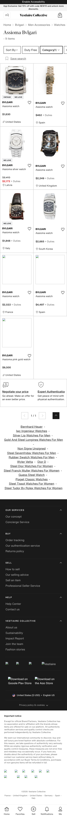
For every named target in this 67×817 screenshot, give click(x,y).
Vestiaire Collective (20, 621)
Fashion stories (15, 649)
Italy (33, 798)
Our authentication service (22, 546)
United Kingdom (20, 795)
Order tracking (14, 540)
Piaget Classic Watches (31, 479)
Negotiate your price (15, 391)
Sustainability (14, 633)
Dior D (41, 462)
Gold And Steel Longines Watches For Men (33, 440)
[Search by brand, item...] (7, 15)
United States (36, 795)
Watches (59, 25)
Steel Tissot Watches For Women (31, 484)
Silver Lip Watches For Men (31, 435)
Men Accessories (39, 25)
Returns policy (14, 551)
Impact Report (14, 638)
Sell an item (13, 580)
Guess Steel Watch (32, 475)
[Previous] (24, 415)
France (7, 795)
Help (8, 597)
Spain (57, 795)
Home (7, 25)
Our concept (13, 516)
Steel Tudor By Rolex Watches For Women (33, 488)
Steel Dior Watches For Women (31, 466)
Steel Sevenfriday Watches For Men (31, 453)
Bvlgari (19, 25)
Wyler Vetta (25, 462)
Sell (8, 562)
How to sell (12, 569)
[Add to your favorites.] (29, 103)
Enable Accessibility (33, 2)
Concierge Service (17, 522)
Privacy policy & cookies (32, 705)
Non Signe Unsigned (32, 448)
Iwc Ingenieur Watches (31, 431)
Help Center (13, 604)
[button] (60, 15)
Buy (8, 533)
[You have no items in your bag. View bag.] (60, 15)
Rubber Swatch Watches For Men (31, 457)
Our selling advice (17, 575)
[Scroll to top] (56, 415)
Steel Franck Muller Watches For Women (31, 470)
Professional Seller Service (22, 586)
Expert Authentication (52, 391)
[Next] (42, 415)
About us (11, 627)
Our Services (14, 510)
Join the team (14, 644)
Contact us (12, 609)
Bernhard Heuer (32, 427)
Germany (48, 795)
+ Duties (47, 115)
